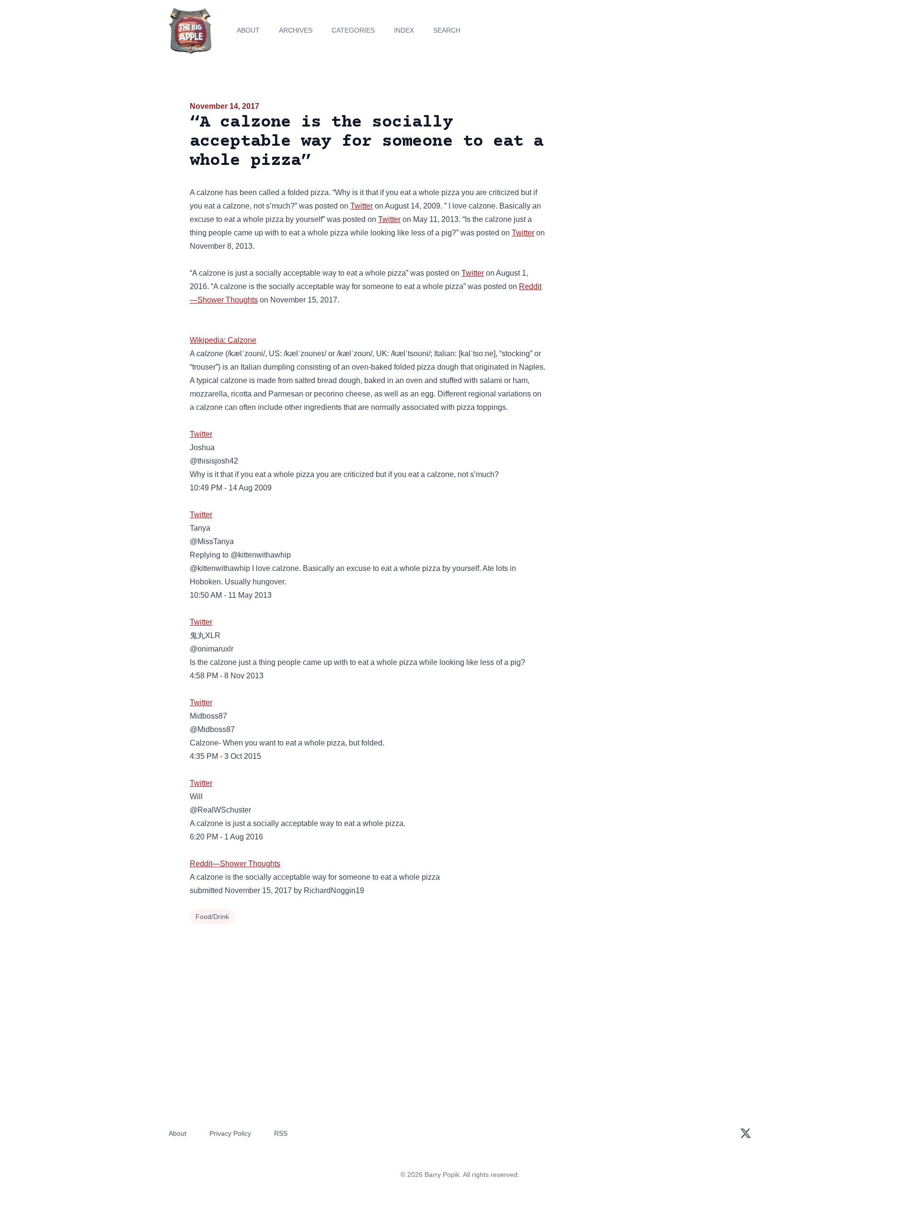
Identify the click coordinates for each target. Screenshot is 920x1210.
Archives (295, 30)
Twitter (361, 206)
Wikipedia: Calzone (223, 340)
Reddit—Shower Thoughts (235, 864)
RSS (281, 1133)
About (248, 30)
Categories (353, 30)
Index (404, 30)
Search (446, 30)
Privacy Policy (230, 1133)
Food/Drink (212, 916)
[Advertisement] (644, 174)
